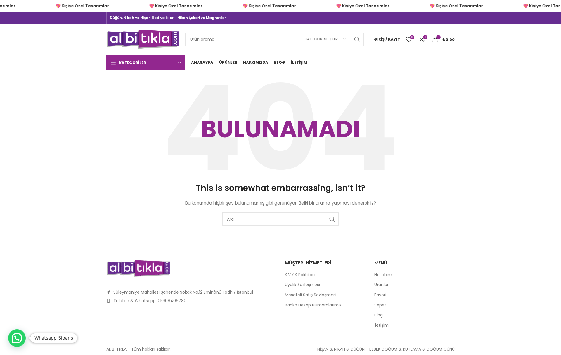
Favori (380, 295)
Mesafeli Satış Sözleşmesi (310, 295)
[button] (17, 338)
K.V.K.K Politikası (300, 275)
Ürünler (381, 285)
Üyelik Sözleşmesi (302, 285)
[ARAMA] (357, 39)
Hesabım (383, 275)
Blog (378, 315)
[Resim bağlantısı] (138, 268)
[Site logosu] (142, 39)
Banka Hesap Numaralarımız (313, 305)
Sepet (380, 305)
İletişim (381, 325)
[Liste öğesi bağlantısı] (191, 300)
